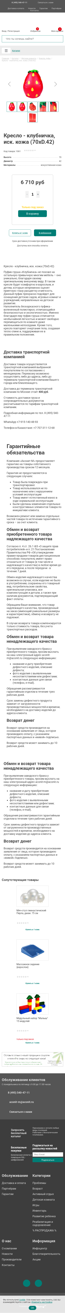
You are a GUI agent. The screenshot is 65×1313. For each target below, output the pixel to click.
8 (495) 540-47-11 (19, 1092)
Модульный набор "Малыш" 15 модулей (32, 1019)
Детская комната (43, 1199)
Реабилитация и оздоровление (42, 1223)
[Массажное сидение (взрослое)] (32, 950)
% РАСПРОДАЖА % (44, 1230)
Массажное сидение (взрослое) (27, 965)
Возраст (37, 1188)
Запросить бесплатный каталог (18, 1133)
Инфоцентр (39, 1248)
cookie (22, 1299)
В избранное (45, 233)
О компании (9, 1248)
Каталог (16, 50)
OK (32, 1308)
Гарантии (43, 9)
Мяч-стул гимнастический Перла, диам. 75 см (31, 912)
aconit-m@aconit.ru (21, 1102)
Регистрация (14, 31)
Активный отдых (43, 1194)
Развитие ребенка (44, 1216)
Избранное (35, 30)
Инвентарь (39, 1210)
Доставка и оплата (16, 9)
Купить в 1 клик (20, 233)
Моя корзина (57, 30)
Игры (35, 1205)
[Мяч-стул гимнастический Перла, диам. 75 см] (32, 896)
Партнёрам (56, 9)
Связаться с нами (45, 3)
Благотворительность (46, 1253)
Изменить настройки (41, 1302)
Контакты (34, 11)
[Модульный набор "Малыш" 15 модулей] (32, 1004)
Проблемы (39, 1183)
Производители (11, 1259)
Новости (32, 9)
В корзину (32, 213)
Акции (36, 1259)
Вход (4, 31)
